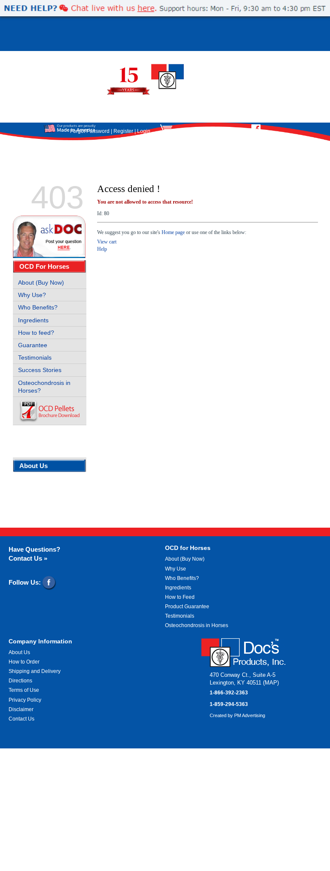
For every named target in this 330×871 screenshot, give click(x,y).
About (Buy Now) (41, 282)
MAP (271, 682)
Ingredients (33, 320)
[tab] (49, 266)
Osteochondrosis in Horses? (44, 386)
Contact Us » (28, 558)
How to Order (24, 662)
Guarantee (32, 345)
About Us (33, 465)
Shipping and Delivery (35, 671)
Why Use (175, 569)
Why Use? (32, 294)
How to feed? (36, 332)
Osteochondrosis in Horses (196, 625)
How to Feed (180, 597)
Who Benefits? (38, 307)
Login (143, 131)
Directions (20, 681)
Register (123, 131)
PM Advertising (249, 715)
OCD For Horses (44, 266)
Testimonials (35, 357)
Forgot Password (90, 131)
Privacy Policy (25, 700)
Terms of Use (24, 690)
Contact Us (21, 719)
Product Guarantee (187, 607)
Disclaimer (21, 709)
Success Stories (39, 369)
